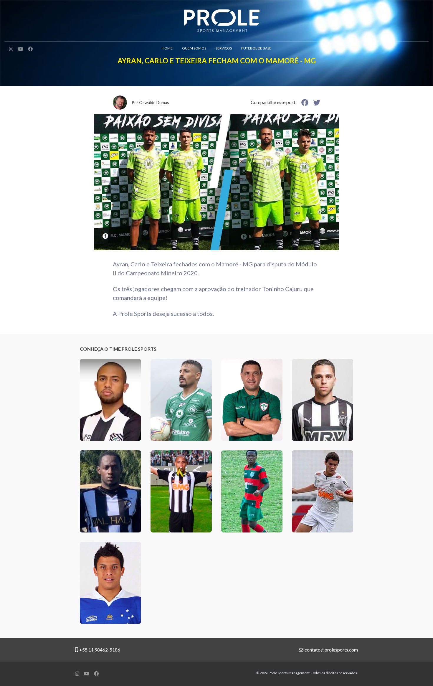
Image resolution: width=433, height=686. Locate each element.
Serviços (224, 48)
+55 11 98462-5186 (99, 649)
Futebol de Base (256, 48)
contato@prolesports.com (331, 649)
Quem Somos (194, 48)
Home (167, 48)
